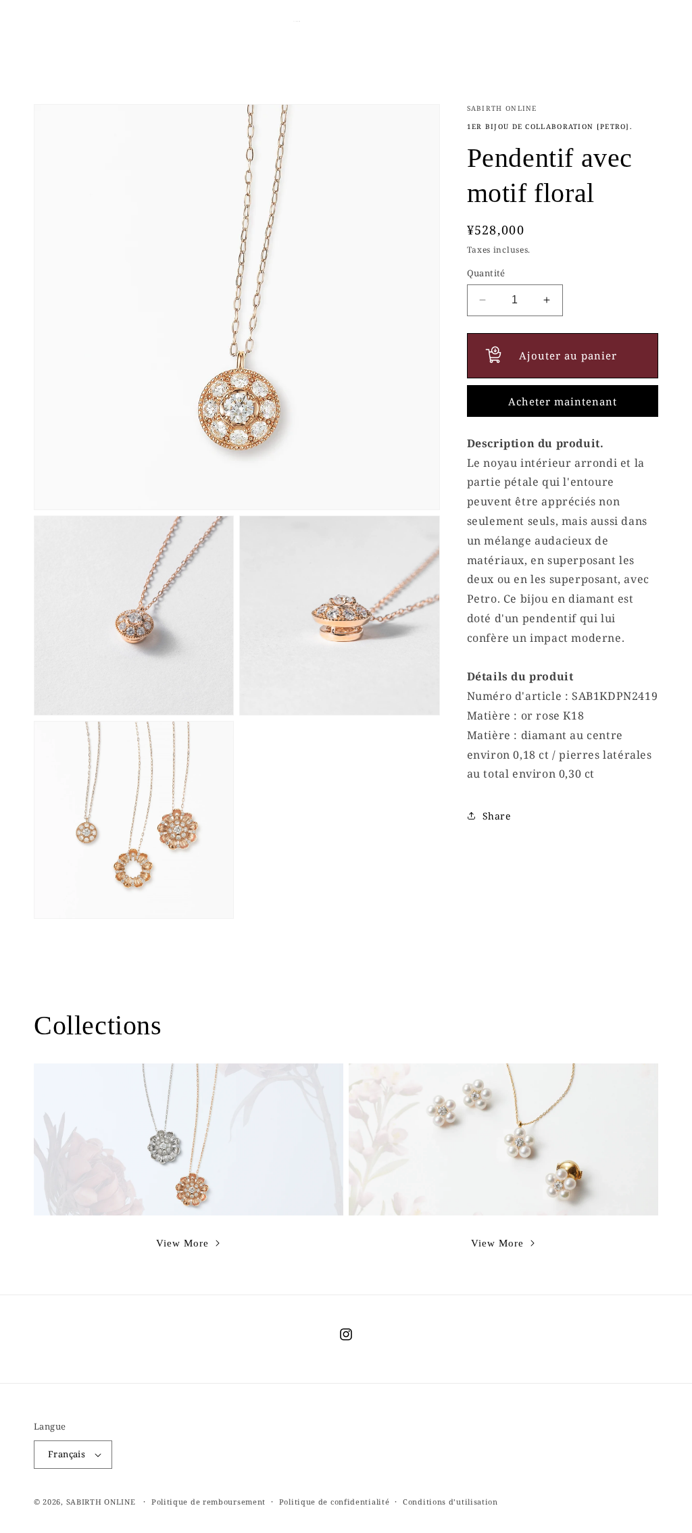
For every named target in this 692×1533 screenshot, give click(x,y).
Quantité (486, 273)
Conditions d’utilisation (450, 1502)
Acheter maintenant (562, 401)
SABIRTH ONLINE (101, 1502)
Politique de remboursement (208, 1502)
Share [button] (497, 815)
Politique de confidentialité (334, 1502)
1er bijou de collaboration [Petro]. (550, 126)
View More (182, 1243)
